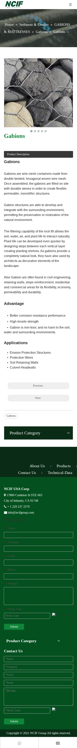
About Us (37, 466)
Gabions (11, 415)
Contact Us (27, 472)
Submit (14, 626)
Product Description (18, 154)
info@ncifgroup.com (21, 512)
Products (64, 466)
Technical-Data (60, 472)
